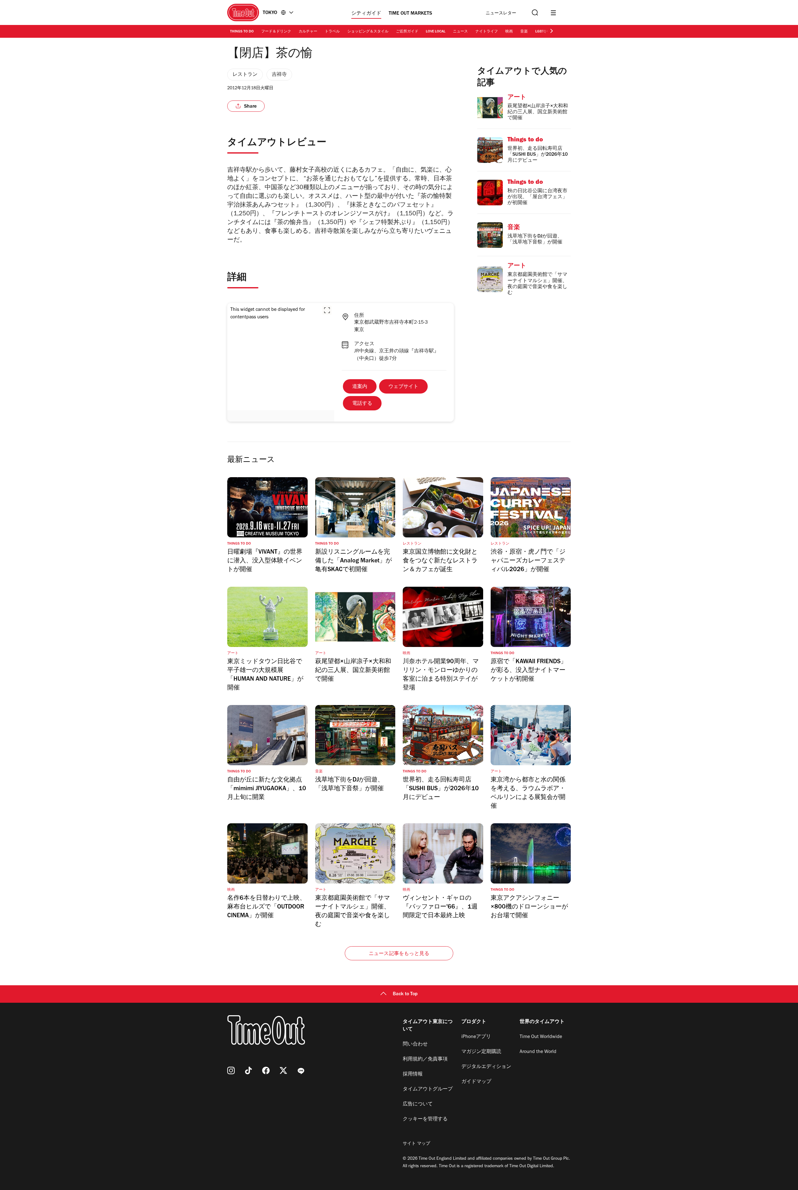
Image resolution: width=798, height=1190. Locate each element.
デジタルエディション (486, 1067)
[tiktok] (248, 1070)
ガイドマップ (476, 1082)
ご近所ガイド (407, 32)
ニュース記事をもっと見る (399, 954)
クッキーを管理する (425, 1119)
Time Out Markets (410, 13)
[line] (301, 1070)
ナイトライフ (486, 32)
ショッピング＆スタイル (367, 32)
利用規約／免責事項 (425, 1059)
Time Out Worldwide (541, 1037)
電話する (362, 403)
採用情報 (413, 1074)
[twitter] (283, 1070)
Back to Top (405, 994)
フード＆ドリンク (276, 32)
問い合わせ (415, 1044)
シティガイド (366, 13)
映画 (509, 32)
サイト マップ (416, 1144)
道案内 (359, 386)
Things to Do (242, 32)
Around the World (538, 1052)
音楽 (524, 32)
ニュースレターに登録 (501, 14)
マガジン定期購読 (481, 1052)
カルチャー (308, 32)
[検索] (534, 13)
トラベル (332, 32)
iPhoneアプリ (476, 1037)
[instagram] (231, 1070)
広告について (418, 1104)
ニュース (460, 32)
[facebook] (266, 1070)
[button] (327, 310)
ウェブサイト (403, 386)
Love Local (435, 32)
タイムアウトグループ (428, 1089)
